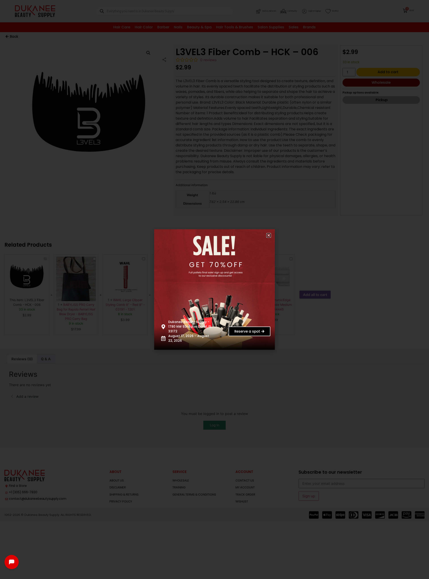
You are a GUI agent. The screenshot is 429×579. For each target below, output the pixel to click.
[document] (214, 289)
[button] (268, 235)
